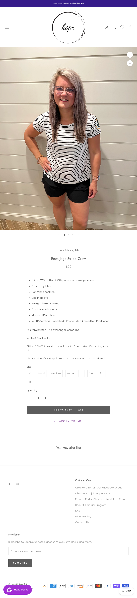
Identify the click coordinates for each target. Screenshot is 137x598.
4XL (31, 382)
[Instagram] (17, 484)
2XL (91, 373)
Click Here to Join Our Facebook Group (98, 487)
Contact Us (82, 522)
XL (81, 373)
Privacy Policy (83, 516)
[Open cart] (130, 27)
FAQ (77, 510)
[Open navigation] (7, 27)
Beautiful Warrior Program (90, 505)
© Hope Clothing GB (17, 584)
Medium (56, 373)
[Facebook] (9, 484)
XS (30, 373)
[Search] (114, 27)
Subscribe (20, 562)
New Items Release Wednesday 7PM (68, 3)
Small (41, 373)
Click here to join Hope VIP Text (94, 493)
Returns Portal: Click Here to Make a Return (101, 499)
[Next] (79, 235)
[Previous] (57, 235)
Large (70, 373)
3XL (102, 373)
